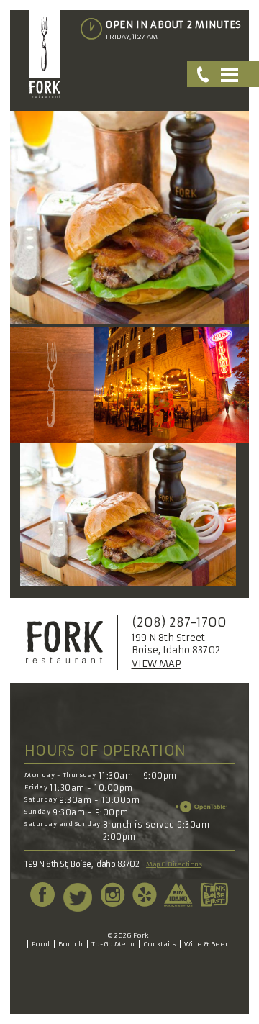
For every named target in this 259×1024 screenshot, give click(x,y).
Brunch (70, 944)
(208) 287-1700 (179, 622)
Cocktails (159, 944)
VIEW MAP (156, 664)
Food (41, 944)
